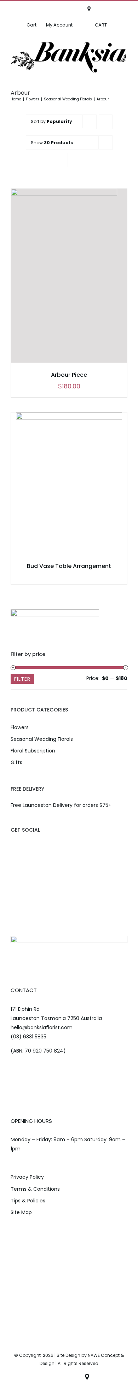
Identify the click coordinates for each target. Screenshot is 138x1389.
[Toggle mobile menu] (123, 77)
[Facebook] (13, 846)
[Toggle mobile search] (109, 77)
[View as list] (75, 160)
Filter (22, 678)
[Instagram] (24, 846)
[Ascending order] (106, 122)
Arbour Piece (69, 375)
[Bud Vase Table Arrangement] (69, 483)
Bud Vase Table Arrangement (69, 566)
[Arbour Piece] (69, 276)
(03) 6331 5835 (28, 1037)
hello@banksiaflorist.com (42, 1027)
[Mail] (35, 846)
